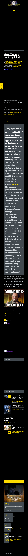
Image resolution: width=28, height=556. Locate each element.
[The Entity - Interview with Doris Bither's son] (7, 409)
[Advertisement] (14, 32)
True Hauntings (10, 540)
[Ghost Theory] (14, 4)
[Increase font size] (1, 84)
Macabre (10, 528)
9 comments (15, 66)
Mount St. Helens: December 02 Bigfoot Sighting (9, 418)
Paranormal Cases (15, 432)
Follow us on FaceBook (9, 313)
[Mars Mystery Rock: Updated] (14, 83)
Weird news (7, 64)
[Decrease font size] (1, 87)
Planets (6, 63)
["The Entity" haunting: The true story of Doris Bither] (7, 427)
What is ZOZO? (8, 527)
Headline (7, 62)
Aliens (7, 61)
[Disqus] (14, 338)
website (15, 184)
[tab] (14, 482)
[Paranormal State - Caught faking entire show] (14, 493)
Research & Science (13, 63)
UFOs (19, 63)
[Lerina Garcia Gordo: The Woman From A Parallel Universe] (7, 396)
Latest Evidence (12, 62)
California (13, 431)
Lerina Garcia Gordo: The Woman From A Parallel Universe (17, 397)
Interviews (17, 409)
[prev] (9, 396)
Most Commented (14, 481)
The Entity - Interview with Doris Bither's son (18, 406)
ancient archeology (13, 61)
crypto (5, 422)
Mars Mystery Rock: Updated (12, 56)
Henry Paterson (18, 65)
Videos (9, 529)
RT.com (8, 121)
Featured (13, 401)
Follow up (20, 61)
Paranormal (21, 401)
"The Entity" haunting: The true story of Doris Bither (18, 427)
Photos (18, 62)
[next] (9, 432)
